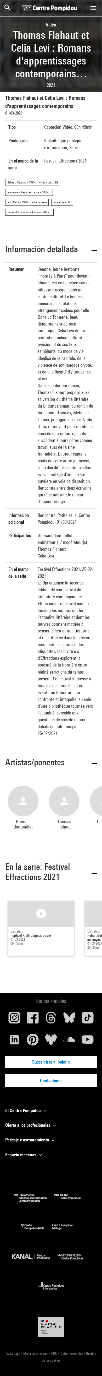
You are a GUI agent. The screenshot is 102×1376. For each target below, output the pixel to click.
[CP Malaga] (66, 1231)
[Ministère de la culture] (51, 1327)
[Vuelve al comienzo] (90, 1364)
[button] (51, 249)
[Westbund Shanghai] (74, 1261)
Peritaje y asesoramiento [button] (27, 1139)
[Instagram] (14, 1019)
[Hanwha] (51, 1291)
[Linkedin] (14, 1041)
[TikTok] (87, 1019)
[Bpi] (34, 1201)
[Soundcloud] (69, 1041)
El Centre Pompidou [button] (23, 1110)
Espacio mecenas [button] (21, 1154)
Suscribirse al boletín (51, 1062)
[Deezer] (51, 1041)
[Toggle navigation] (93, 8)
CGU (54, 1353)
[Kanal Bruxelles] (35, 1261)
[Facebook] (33, 1019)
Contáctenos (51, 1080)
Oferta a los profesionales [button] (28, 1125)
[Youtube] (87, 1041)
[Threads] (51, 1019)
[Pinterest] (33, 1041)
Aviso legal (13, 1353)
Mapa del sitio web (36, 1353)
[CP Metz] (36, 1231)
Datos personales (72, 1353)
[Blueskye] (69, 1019)
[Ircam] (71, 1201)
